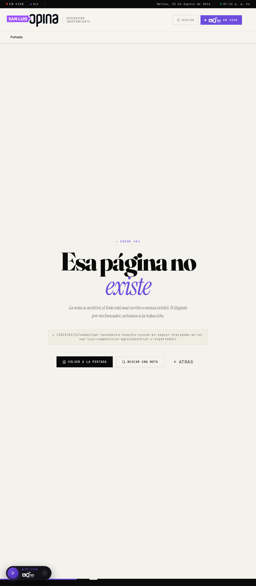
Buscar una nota (143, 362)
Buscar (188, 20)
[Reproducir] (13, 573)
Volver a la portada (87, 362)
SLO (34, 4)
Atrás (186, 361)
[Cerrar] (45, 573)
